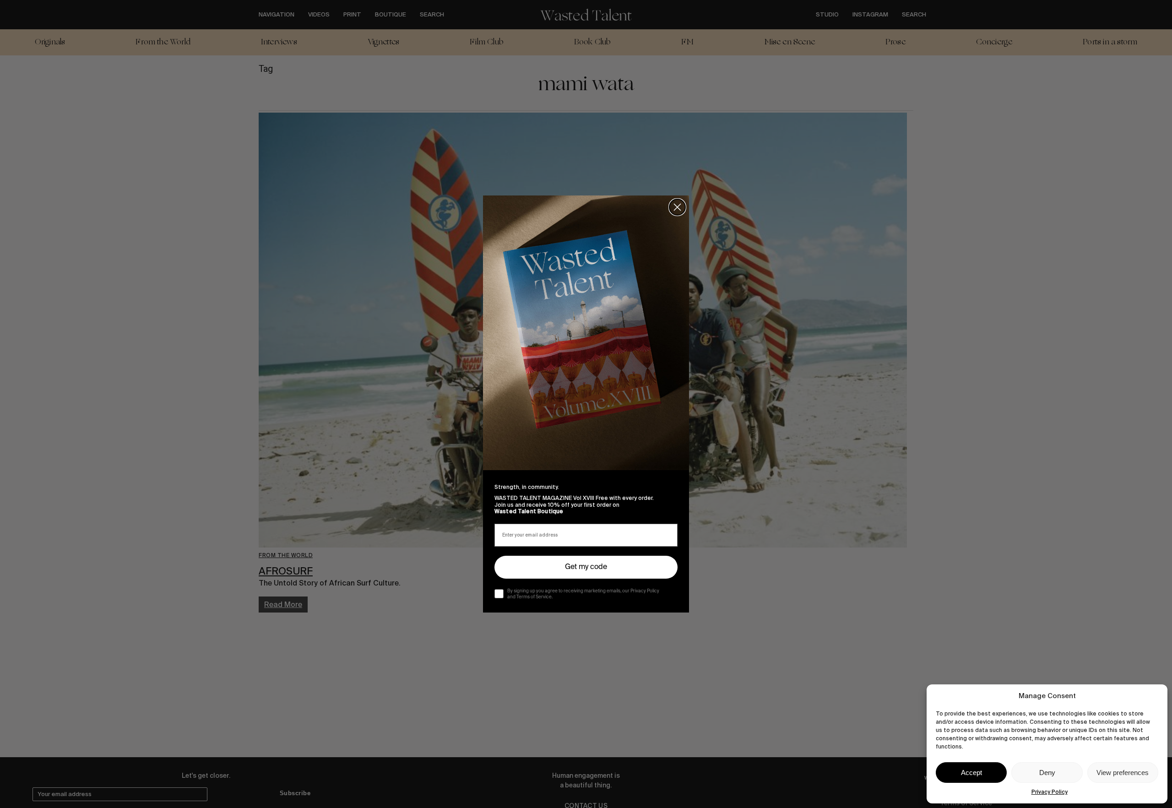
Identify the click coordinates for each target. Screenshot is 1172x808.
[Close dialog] (677, 207)
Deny (1047, 772)
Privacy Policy (1049, 792)
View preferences (1122, 772)
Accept (971, 772)
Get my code (586, 567)
